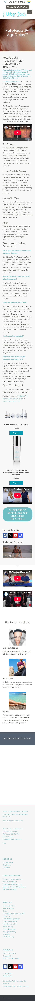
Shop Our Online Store (11, 958)
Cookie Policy (7, 976)
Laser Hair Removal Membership (14, 887)
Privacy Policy (8, 973)
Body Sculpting (8, 908)
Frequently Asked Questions (13, 879)
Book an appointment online (13, 821)
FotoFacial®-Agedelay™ (11, 919)
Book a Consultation (10, 882)
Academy (6, 868)
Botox (5, 911)
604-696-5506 (8, 837)
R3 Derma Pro (8, 956)
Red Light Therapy (9, 932)
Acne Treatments (9, 906)
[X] (10, 535)
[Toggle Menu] (29, 12)
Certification (7, 865)
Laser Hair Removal (10, 921)
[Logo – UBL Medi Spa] (14, 14)
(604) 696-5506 (17, 2)
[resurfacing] (17, 637)
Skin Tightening (8, 937)
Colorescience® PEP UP (11, 401)
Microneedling (8, 927)
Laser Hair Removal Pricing (12, 884)
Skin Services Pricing (10, 889)
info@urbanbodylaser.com (12, 839)
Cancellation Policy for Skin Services (15, 986)
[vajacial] (17, 701)
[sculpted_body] (17, 667)
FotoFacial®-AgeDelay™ (12, 81)
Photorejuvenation (9, 929)
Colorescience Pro (9, 953)
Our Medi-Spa (8, 862)
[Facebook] (5, 535)
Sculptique (6, 934)
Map (4, 843)
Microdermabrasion (10, 924)
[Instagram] (20, 535)
